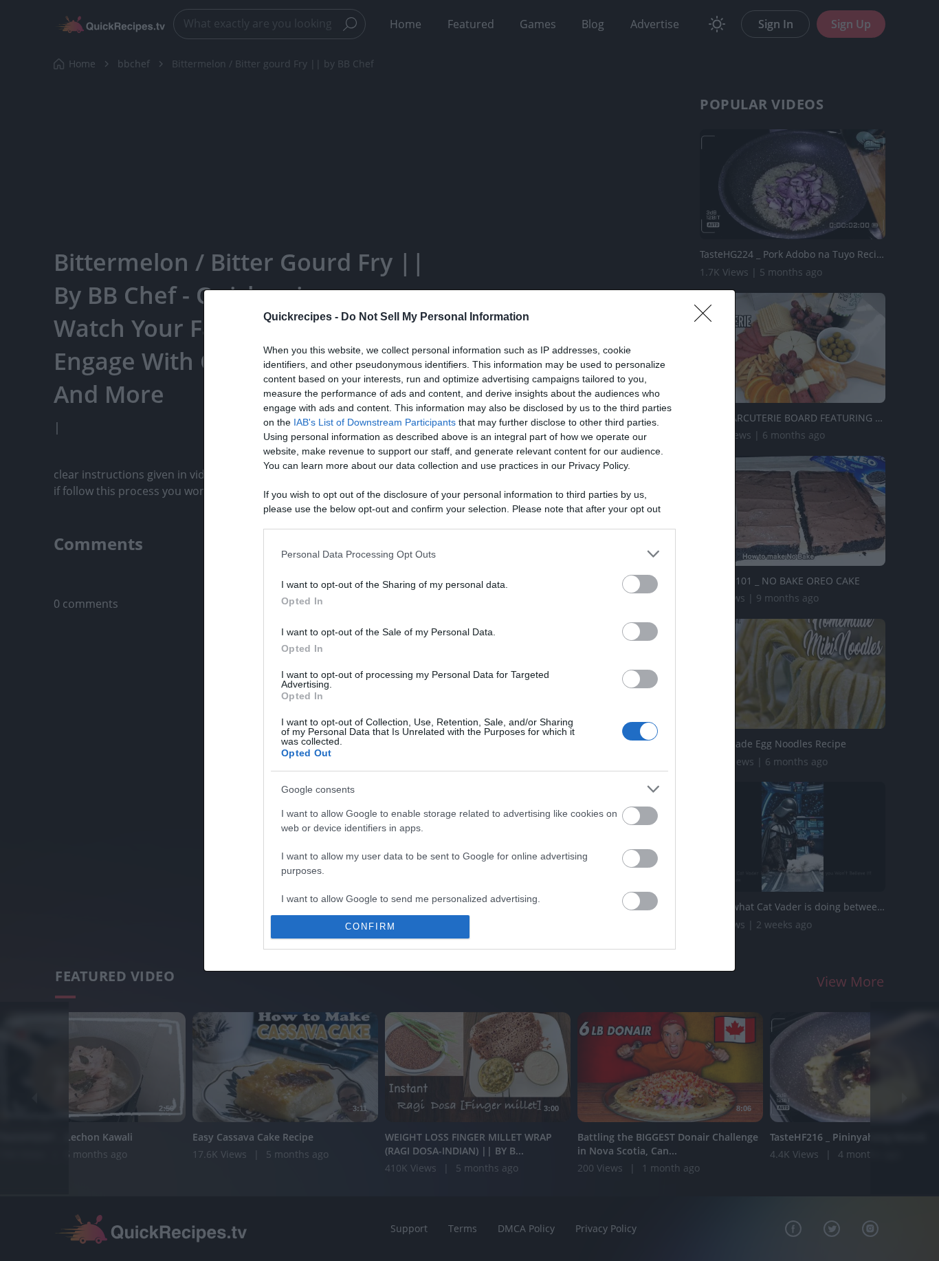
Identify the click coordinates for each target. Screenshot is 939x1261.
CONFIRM (370, 926)
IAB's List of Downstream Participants (375, 422)
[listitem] (469, 554)
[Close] (707, 318)
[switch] (640, 584)
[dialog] (469, 630)
